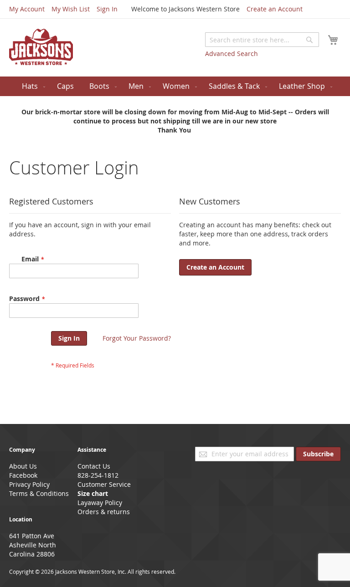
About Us (23, 466)
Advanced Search (231, 53)
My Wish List (70, 9)
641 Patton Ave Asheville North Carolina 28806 (32, 544)
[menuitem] (31, 86)
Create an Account (275, 9)
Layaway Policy (99, 502)
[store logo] (41, 47)
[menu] (175, 86)
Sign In (107, 9)
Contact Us (93, 466)
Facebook (23, 475)
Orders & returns (103, 511)
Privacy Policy (29, 484)
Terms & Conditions (39, 493)
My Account (27, 9)
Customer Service (104, 484)
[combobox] (262, 39)
